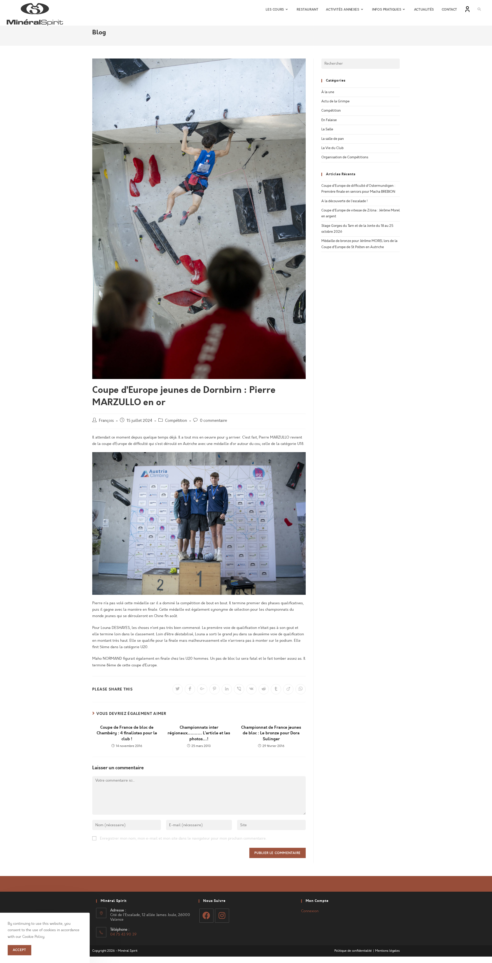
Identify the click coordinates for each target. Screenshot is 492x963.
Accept (19, 950)
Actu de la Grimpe (335, 101)
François (106, 420)
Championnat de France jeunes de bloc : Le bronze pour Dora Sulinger (271, 733)
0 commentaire (213, 420)
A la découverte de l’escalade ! (344, 201)
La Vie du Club (332, 148)
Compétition (176, 420)
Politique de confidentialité (353, 951)
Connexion (310, 911)
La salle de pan (332, 139)
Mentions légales (387, 951)
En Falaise (329, 120)
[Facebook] (206, 916)
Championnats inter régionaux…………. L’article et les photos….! (199, 733)
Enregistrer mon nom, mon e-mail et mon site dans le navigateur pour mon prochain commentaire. (183, 838)
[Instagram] (222, 916)
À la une (327, 92)
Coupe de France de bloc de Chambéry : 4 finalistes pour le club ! (127, 733)
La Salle (327, 129)
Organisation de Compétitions (344, 157)
